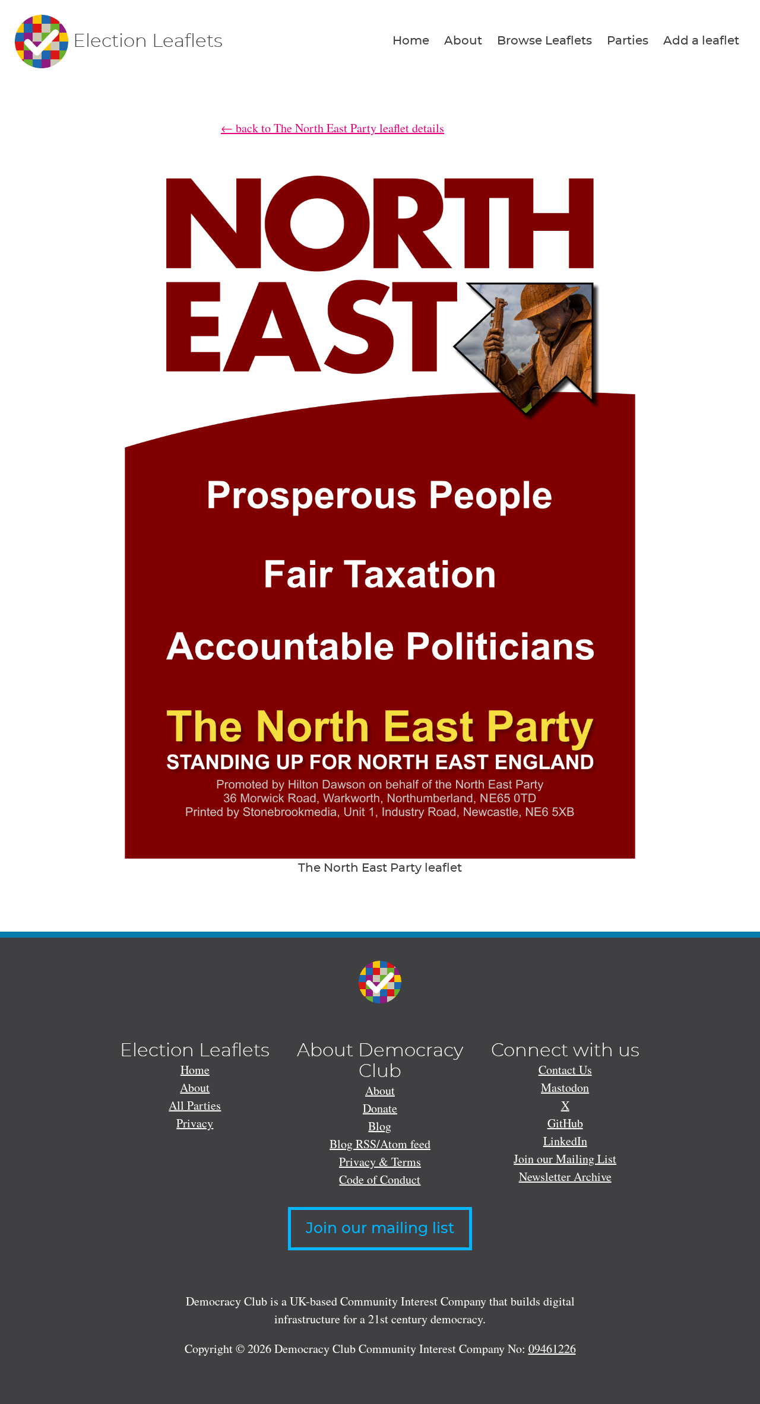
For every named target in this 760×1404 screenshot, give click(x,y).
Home (410, 41)
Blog (379, 1126)
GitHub (565, 1123)
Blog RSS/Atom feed (380, 1144)
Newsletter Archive (565, 1176)
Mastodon (565, 1087)
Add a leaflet (701, 41)
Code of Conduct (379, 1179)
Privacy (194, 1123)
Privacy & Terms (380, 1162)
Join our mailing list (380, 1228)
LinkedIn (565, 1141)
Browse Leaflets (544, 41)
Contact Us (565, 1070)
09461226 (552, 1349)
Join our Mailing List (565, 1159)
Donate (380, 1108)
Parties (627, 41)
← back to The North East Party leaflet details (332, 128)
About (463, 41)
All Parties (195, 1105)
